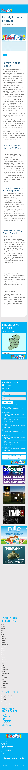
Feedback (4, 744)
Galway (3, 647)
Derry (2, 636)
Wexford (3, 685)
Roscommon (5, 673)
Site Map (3, 752)
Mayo (3, 665)
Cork (2, 634)
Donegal (3, 638)
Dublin (3, 642)
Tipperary (4, 677)
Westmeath (4, 683)
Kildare (3, 651)
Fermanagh (4, 644)
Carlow (3, 628)
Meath (3, 667)
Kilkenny (3, 653)
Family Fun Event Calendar (8, 696)
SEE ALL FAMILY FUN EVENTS (14, 453)
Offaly (3, 671)
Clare (2, 632)
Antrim (3, 624)
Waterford (4, 681)
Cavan (3, 630)
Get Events (8, 402)
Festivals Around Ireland (8, 24)
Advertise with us (6, 750)
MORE (11, 410)
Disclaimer (4, 747)
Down (3, 640)
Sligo (2, 675)
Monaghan (4, 669)
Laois (2, 655)
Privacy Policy (5, 749)
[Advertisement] (14, 595)
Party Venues (5, 702)
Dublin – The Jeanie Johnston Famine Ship (14, 414)
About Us (4, 743)
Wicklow (3, 687)
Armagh (3, 626)
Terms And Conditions (7, 746)
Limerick (3, 659)
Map (5, 55)
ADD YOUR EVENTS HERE (14, 455)
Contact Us (4, 742)
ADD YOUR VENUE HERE (14, 458)
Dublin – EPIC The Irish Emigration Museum (13, 409)
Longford (4, 661)
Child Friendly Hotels (7, 704)
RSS (2, 753)
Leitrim (3, 657)
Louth (3, 663)
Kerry (2, 649)
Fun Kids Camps (5, 700)
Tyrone (3, 679)
